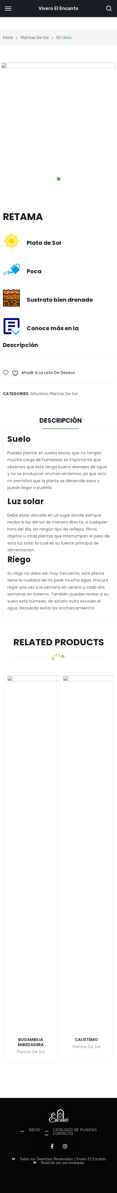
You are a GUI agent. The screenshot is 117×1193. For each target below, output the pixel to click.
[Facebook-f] (52, 1146)
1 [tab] (58, 179)
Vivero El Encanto (58, 8)
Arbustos (39, 394)
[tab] (60, 421)
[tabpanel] (58, 120)
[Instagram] (65, 1146)
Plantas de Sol (64, 394)
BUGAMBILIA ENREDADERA (31, 1042)
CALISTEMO (86, 1039)
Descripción (60, 420)
